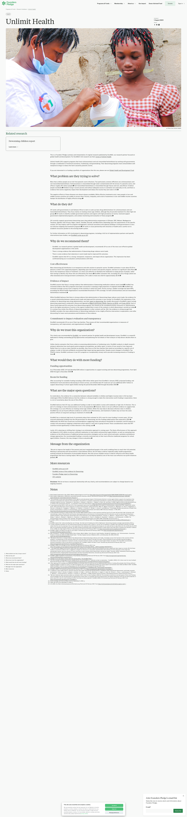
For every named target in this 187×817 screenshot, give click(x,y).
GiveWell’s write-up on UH (79, 235)
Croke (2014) (126, 303)
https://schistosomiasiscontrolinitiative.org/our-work (111, 584)
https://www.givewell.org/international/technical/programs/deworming (68, 554)
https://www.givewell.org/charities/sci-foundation (99, 569)
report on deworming (96, 301)
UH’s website (56, 477)
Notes (7, 571)
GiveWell (75, 335)
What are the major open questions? (15, 564)
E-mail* (148, 807)
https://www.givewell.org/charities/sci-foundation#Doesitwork (66, 543)
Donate (170, 3)
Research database (22, 9)
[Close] (183, 796)
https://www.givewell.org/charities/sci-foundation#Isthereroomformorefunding (88, 561)
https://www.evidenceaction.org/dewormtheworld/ (112, 529)
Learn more (12, 147)
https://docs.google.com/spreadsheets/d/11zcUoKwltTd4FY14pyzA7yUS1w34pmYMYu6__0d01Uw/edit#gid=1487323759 (80, 546)
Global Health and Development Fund (121, 170)
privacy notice (84, 813)
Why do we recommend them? (13, 558)
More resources (10, 569)
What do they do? (10, 555)
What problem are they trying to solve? (16, 553)
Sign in (180, 3)
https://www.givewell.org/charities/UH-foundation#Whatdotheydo (113, 520)
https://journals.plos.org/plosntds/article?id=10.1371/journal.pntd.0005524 (111, 503)
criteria (52, 350)
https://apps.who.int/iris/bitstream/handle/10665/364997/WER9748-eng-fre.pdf (110, 494)
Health (8, 14)
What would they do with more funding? (16, 562)
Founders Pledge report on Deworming (65, 474)
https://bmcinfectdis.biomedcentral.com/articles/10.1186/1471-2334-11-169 (69, 511)
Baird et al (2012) (112, 303)
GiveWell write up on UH (60, 469)
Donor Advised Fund (155, 3)
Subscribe (178, 811)
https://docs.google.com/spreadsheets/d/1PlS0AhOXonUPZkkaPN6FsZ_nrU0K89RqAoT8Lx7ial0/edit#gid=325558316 (80, 567)
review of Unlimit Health (103, 157)
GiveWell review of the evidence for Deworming (67, 471)
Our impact (142, 3)
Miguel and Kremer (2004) (98, 303)
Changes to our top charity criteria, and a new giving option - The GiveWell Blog (70, 558)
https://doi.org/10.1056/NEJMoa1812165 (60, 536)
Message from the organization (14, 566)
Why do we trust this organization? (15, 560)
